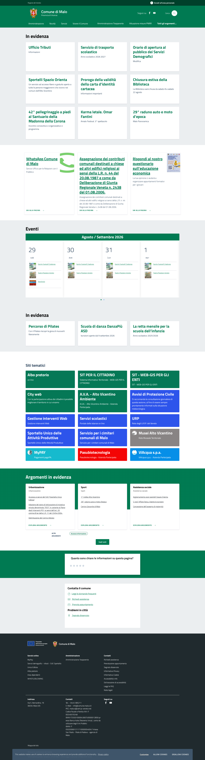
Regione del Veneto (34, 3)
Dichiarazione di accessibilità (115, 682)
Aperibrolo (41, 281)
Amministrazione (36, 23)
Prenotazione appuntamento (115, 663)
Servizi (64, 23)
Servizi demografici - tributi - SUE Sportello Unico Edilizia (44, 665)
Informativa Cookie (111, 674)
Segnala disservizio (111, 667)
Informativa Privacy (111, 671)
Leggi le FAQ (109, 686)
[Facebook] (148, 13)
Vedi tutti (102, 542)
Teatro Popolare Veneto (46, 273)
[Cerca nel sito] (174, 13)
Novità (52, 23)
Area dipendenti (34, 674)
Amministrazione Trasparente (110, 23)
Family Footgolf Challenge (47, 264)
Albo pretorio (33, 671)
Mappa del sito (33, 745)
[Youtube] (153, 13)
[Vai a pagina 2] (103, 299)
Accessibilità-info (110, 678)
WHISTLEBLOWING (35, 678)
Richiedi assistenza (111, 659)
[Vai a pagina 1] (101, 299)
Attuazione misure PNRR (140, 23)
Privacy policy (103, 754)
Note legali (108, 690)
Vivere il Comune (80, 23)
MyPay (30, 659)
